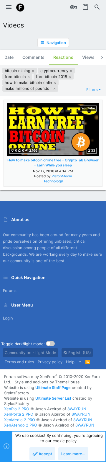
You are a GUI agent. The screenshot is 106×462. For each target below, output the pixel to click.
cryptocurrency (54, 70)
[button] (9, 7)
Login (8, 318)
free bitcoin (16, 76)
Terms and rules (19, 361)
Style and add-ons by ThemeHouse (47, 382)
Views (88, 57)
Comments (33, 57)
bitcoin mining (18, 70)
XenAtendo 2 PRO (20, 425)
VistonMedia (62, 176)
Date (9, 57)
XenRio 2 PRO (16, 408)
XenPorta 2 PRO (18, 414)
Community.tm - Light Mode (30, 352)
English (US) (79, 352)
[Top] (80, 361)
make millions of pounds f (29, 88)
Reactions (63, 57)
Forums (9, 290)
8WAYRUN (76, 408)
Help (70, 361)
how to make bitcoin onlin (29, 82)
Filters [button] (92, 89)
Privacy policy (50, 361)
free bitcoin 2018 (52, 76)
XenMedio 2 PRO (19, 419)
